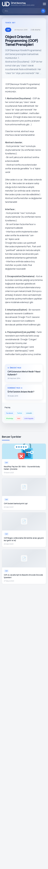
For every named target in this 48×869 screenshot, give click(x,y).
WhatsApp (9, 418)
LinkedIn (29, 413)
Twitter (19, 413)
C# (8, 30)
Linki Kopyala (28, 418)
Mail (18, 418)
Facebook (9, 413)
